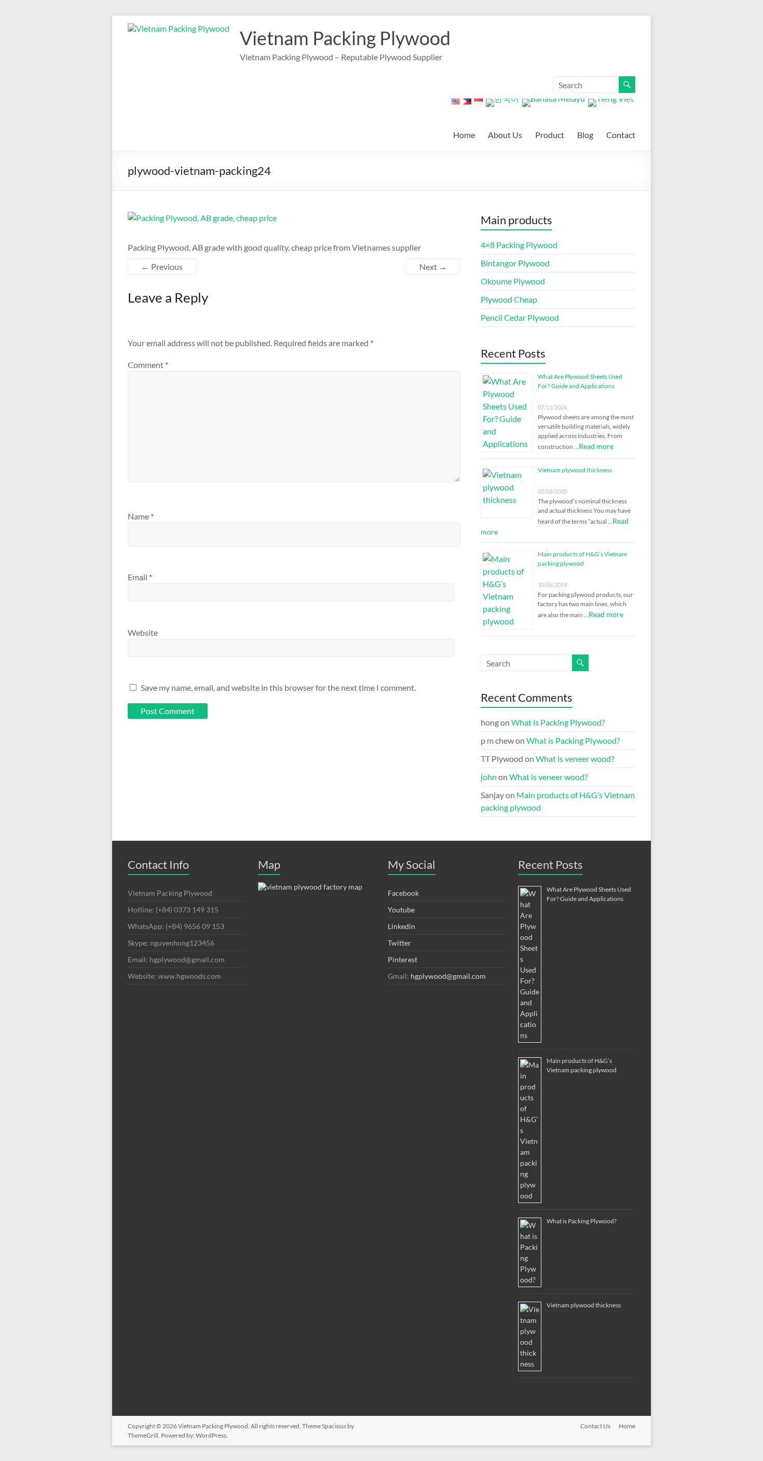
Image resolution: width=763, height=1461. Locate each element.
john (489, 777)
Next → (433, 266)
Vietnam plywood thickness (575, 470)
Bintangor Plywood (515, 263)
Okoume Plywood (513, 281)
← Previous (162, 266)
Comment (148, 365)
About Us (505, 135)
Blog (585, 135)
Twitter (399, 942)
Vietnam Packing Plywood (345, 37)
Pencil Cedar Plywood (520, 317)
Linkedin (401, 926)
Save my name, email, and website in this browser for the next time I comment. (278, 687)
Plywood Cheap (509, 299)
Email (140, 577)
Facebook (403, 893)
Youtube (401, 909)
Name (141, 516)
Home (464, 135)
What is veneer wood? (575, 758)
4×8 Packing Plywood (519, 245)
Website (143, 632)
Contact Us (595, 1426)
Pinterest (402, 959)
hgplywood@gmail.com (448, 976)
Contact (620, 135)
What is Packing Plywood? (558, 722)
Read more (596, 446)
